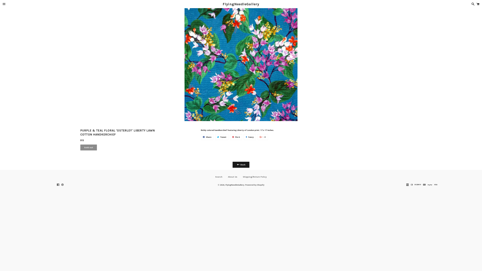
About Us (232, 177)
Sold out (88, 147)
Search (218, 177)
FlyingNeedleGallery (241, 4)
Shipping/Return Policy (255, 177)
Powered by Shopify (254, 185)
